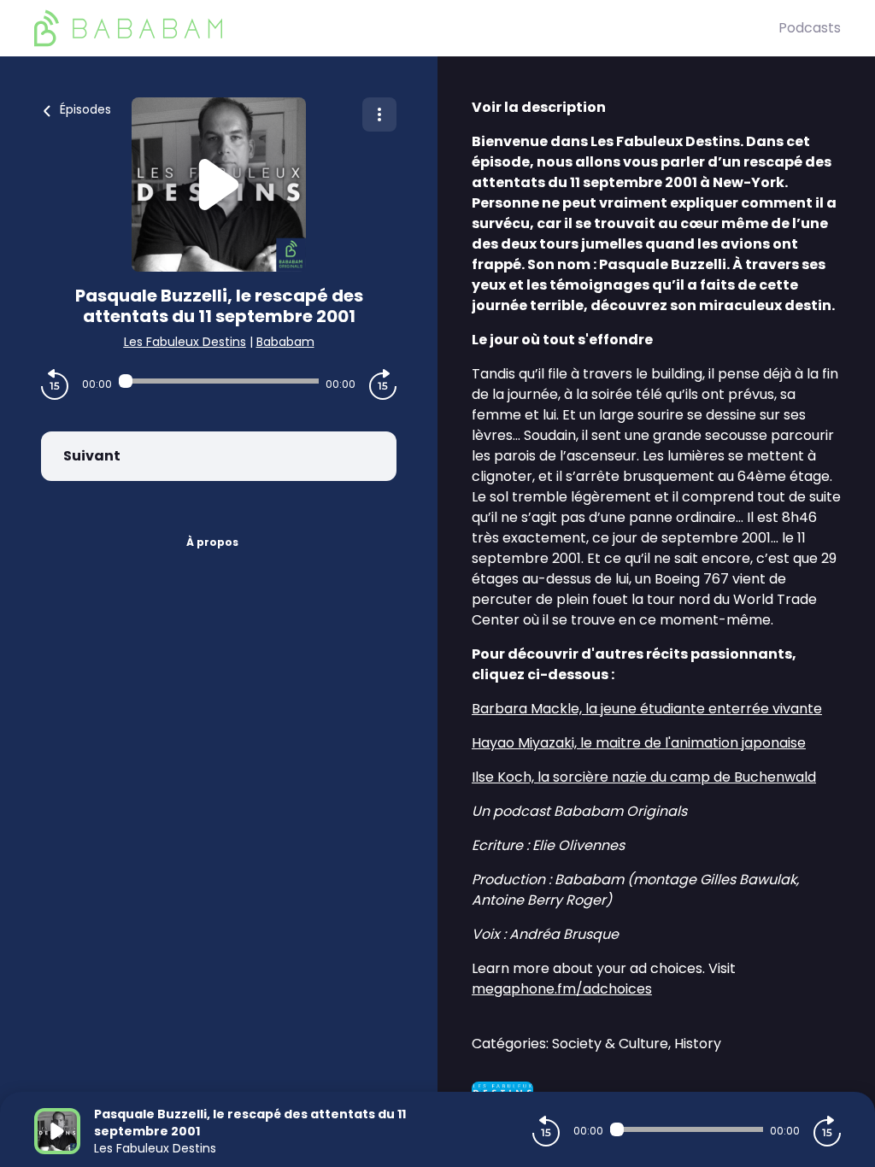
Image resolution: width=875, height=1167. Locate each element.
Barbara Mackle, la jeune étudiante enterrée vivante (647, 708)
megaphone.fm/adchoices (562, 989)
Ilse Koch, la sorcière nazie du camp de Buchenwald (644, 777)
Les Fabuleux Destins (185, 341)
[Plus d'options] (379, 114)
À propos (212, 542)
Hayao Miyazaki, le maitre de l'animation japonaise (639, 743)
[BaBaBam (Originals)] (406, 28)
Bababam (285, 341)
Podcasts (809, 28)
